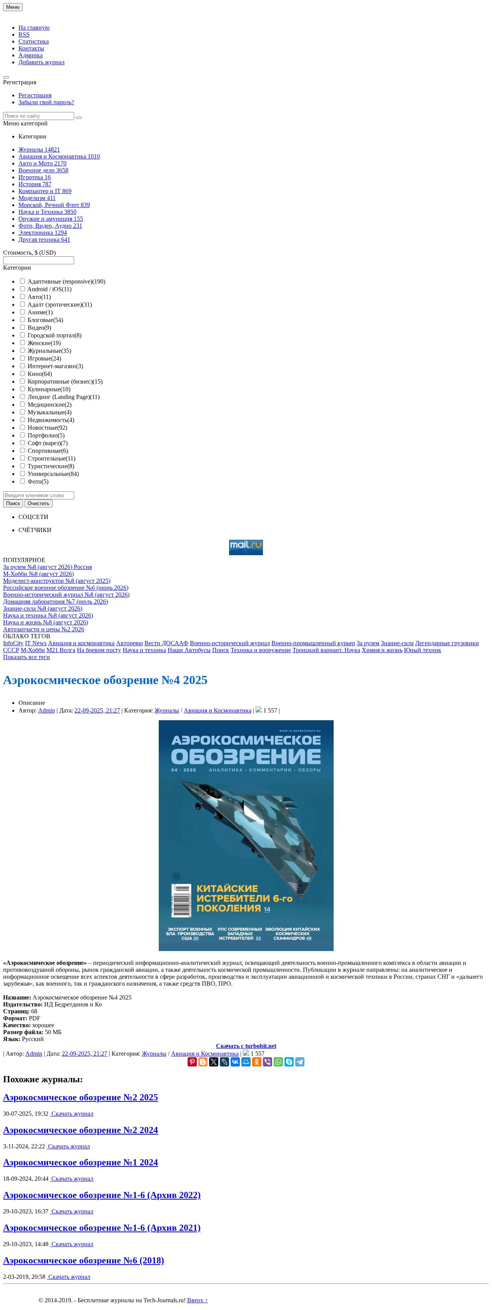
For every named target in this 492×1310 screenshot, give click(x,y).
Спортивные (48, 450)
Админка (30, 55)
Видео (39, 327)
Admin (46, 710)
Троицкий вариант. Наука (326, 650)
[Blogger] (203, 1061)
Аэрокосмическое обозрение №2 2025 (80, 1097)
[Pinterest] (192, 1061)
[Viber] (267, 1061)
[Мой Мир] (246, 1061)
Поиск (220, 650)
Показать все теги (26, 657)
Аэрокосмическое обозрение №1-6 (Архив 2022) (102, 1195)
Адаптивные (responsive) (66, 281)
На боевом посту (99, 650)
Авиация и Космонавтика (217, 710)
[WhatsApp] (278, 1061)
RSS (24, 34)
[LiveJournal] (224, 1061)
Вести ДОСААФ (166, 643)
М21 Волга (61, 650)
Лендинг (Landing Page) (64, 397)
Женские (44, 343)
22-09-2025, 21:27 (97, 710)
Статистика (33, 41)
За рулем (368, 643)
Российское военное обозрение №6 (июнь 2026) (65, 587)
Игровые (44, 358)
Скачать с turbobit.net (246, 1046)
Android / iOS (49, 289)
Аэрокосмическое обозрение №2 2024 (80, 1130)
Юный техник (422, 650)
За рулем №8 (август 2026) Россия (47, 567)
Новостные (47, 427)
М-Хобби (33, 650)
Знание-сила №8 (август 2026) (42, 608)
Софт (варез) (48, 443)
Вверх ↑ (197, 1300)
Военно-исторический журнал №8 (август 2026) (66, 594)
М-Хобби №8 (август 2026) (38, 574)
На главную (34, 27)
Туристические (51, 466)
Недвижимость (51, 420)
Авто (39, 297)
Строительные (51, 458)
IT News (36, 643)
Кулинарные (49, 389)
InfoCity (13, 643)
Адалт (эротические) (60, 304)
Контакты (31, 48)
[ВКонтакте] (235, 1061)
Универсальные (53, 474)
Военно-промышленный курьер (313, 643)
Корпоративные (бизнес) (65, 381)
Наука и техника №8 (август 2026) (48, 615)
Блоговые (45, 320)
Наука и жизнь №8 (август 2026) (45, 622)
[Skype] (289, 1061)
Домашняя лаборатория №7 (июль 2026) (55, 601)
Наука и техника (144, 650)
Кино (40, 373)
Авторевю (129, 643)
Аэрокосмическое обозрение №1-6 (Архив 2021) (102, 1228)
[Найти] (79, 118)
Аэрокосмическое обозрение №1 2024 (80, 1162)
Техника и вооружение (261, 650)
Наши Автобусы (189, 650)
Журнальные (49, 350)
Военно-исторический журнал (230, 643)
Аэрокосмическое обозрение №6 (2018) (83, 1260)
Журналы (167, 710)
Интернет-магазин (55, 366)
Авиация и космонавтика (81, 643)
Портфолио (46, 435)
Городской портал (54, 335)
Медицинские (49, 404)
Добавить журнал (41, 62)
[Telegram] (299, 1061)
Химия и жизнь (382, 650)
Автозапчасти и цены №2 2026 (43, 629)
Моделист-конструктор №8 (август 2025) (56, 580)
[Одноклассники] (256, 1061)
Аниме (40, 312)
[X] (213, 1061)
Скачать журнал (71, 1113)
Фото (38, 481)
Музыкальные (49, 412)
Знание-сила (397, 643)
